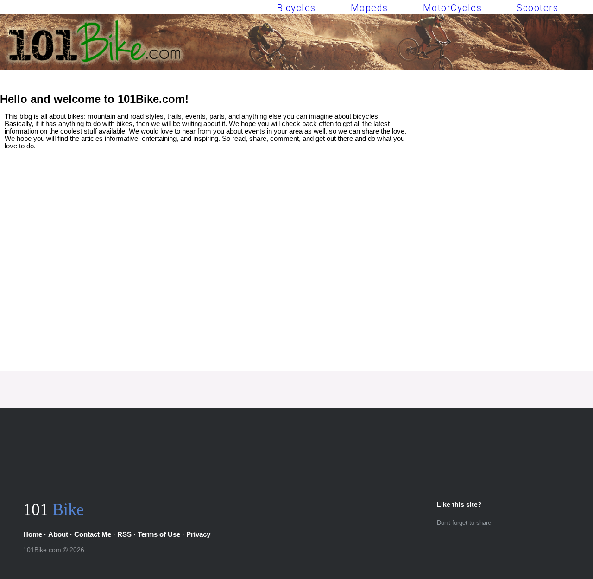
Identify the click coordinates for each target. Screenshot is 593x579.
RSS (124, 534)
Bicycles (296, 7)
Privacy (198, 534)
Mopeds (369, 7)
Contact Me (92, 534)
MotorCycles (452, 7)
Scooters (537, 7)
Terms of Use (159, 534)
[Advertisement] (501, 170)
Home (32, 534)
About (58, 534)
